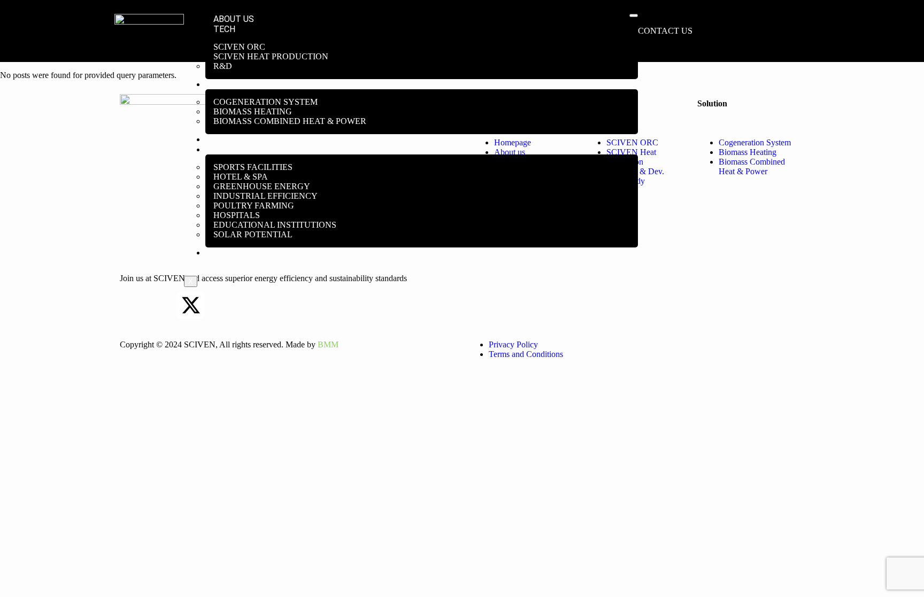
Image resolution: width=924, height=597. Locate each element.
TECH (224, 29)
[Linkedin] (133, 305)
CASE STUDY (238, 149)
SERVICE (230, 139)
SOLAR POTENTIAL (252, 234)
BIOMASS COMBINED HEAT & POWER (289, 121)
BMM (328, 344)
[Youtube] (248, 305)
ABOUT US (233, 19)
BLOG (223, 252)
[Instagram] (219, 305)
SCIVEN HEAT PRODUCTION (270, 56)
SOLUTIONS (236, 84)
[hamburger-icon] (633, 15)
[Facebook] (162, 305)
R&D (222, 66)
